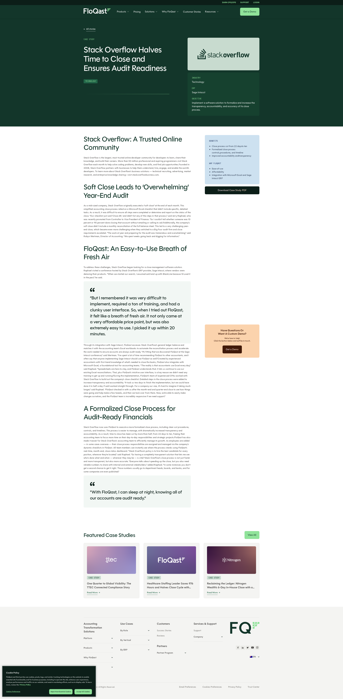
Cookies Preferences (212, 687)
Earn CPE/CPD (229, 2)
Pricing (137, 12)
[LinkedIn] (243, 647)
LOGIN (256, 2)
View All (252, 535)
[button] (123, 12)
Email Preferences (187, 687)
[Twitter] (247, 647)
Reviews (161, 635)
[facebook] (238, 647)
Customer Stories (192, 12)
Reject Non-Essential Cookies (61, 691)
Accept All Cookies (83, 691)
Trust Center (253, 687)
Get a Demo (249, 11)
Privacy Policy (234, 687)
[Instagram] (257, 647)
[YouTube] (252, 647)
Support (244, 2)
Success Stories (164, 630)
